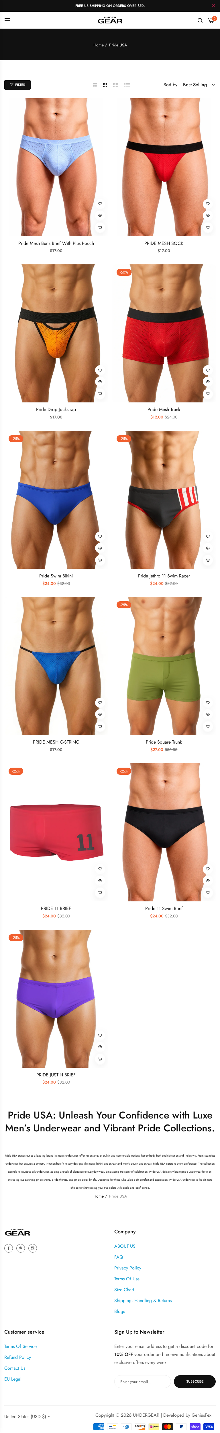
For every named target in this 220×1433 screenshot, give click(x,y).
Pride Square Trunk (164, 742)
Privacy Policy (127, 1268)
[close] (213, 6)
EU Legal (12, 1379)
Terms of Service (20, 1346)
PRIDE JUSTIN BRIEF (56, 1075)
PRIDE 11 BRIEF (56, 909)
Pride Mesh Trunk (164, 410)
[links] (9, 1247)
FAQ (118, 1257)
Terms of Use (127, 1278)
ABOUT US (124, 1246)
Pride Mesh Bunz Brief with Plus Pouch (56, 244)
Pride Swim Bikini (56, 576)
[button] (100, 204)
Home (98, 45)
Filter (20, 84)
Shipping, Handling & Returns (143, 1300)
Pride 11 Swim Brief (164, 909)
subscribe (195, 1381)
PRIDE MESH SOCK (163, 244)
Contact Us (14, 1368)
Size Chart (124, 1289)
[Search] (200, 20)
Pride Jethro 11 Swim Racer (164, 576)
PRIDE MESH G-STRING (56, 742)
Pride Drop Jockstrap (56, 410)
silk (34, 1171)
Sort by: (171, 84)
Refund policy (17, 1357)
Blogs (119, 1311)
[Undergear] (110, 20)
